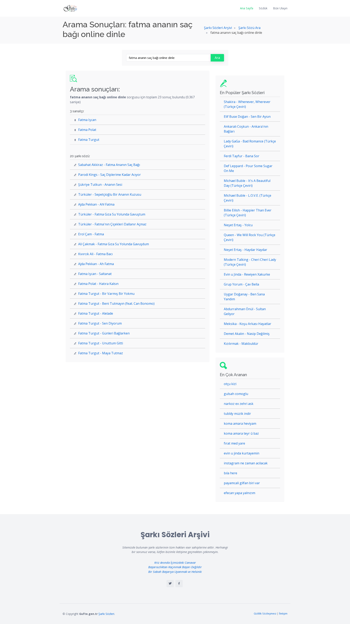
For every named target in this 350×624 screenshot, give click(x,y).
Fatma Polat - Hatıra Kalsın (98, 283)
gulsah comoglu (236, 394)
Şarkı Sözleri (106, 614)
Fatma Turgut (88, 139)
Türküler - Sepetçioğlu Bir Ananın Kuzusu (109, 194)
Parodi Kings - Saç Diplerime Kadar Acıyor (109, 174)
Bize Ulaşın (280, 8)
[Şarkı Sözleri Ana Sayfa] (71, 8)
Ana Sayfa (246, 8)
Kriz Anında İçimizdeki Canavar (175, 562)
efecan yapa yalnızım (239, 493)
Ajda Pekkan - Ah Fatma (96, 264)
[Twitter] (170, 583)
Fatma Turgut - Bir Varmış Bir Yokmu (106, 293)
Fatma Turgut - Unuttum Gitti (100, 343)
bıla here (230, 473)
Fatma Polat (87, 129)
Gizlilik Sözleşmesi (265, 613)
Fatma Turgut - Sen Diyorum (100, 323)
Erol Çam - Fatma (91, 234)
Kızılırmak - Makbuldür (241, 343)
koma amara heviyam (240, 423)
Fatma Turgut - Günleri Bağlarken (104, 333)
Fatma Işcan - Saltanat (95, 274)
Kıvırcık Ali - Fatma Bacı (95, 254)
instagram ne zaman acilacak (246, 463)
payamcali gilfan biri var (242, 483)
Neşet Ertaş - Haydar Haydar (245, 249)
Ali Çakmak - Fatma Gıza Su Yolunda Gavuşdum (113, 244)
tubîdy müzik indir (237, 413)
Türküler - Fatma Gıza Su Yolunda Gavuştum (111, 214)
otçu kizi (230, 384)
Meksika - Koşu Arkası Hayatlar (247, 324)
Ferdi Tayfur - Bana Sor (241, 156)
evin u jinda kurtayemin (241, 453)
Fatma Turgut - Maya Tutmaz (100, 353)
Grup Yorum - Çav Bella (241, 284)
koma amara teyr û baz (241, 433)
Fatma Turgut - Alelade (95, 313)
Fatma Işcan (87, 120)
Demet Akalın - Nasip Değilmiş (247, 333)
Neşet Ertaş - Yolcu (238, 225)
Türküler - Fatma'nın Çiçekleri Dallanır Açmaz (112, 224)
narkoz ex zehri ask (238, 403)
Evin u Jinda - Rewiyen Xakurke (247, 274)
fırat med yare (234, 443)
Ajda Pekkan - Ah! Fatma (96, 204)
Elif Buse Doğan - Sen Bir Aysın (247, 116)
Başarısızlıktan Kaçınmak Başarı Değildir (175, 567)
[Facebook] (179, 583)
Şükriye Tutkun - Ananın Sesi (100, 184)
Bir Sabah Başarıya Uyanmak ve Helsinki (175, 572)
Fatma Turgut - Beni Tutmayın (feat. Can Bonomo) (116, 303)
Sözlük (263, 8)
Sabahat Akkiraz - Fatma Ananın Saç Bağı (109, 164)
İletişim (283, 613)
